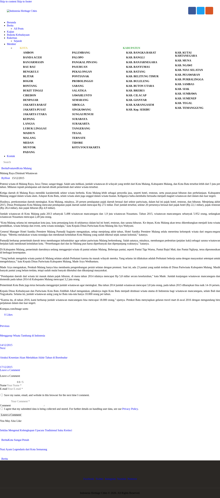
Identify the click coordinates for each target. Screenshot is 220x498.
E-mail (3, 388)
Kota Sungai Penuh (18, 439)
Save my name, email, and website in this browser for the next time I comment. (47, 395)
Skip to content (8, 1)
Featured (12, 168)
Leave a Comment (10, 370)
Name (3, 385)
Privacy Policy (130, 408)
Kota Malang (24, 168)
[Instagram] (209, 11)
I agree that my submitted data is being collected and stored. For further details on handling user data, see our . (71, 408)
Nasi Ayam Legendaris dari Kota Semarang (23, 449)
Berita (4, 168)
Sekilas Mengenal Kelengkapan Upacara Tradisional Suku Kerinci (36, 430)
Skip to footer (24, 1)
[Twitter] (201, 11)
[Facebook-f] (192, 11)
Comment (5, 405)
